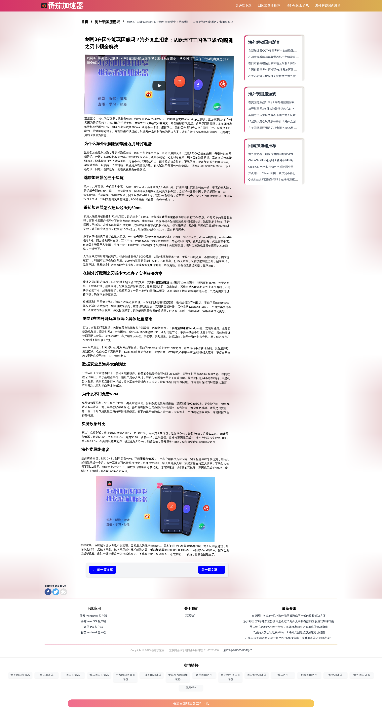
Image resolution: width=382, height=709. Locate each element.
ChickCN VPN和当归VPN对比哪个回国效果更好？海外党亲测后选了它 (291, 166)
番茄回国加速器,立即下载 (191, 703)
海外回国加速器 (20, 675)
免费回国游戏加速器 (125, 677)
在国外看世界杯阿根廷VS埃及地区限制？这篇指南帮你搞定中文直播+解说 (294, 69)
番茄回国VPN (204, 675)
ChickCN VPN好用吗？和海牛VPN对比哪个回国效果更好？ (284, 160)
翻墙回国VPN (309, 675)
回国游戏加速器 (256, 675)
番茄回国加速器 (99, 675)
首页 (85, 22)
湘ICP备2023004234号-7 (237, 650)
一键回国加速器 (151, 675)
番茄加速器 (47, 675)
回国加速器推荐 (269, 5)
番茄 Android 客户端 (93, 632)
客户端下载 (243, 5)
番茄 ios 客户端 (93, 626)
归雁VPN (191, 687)
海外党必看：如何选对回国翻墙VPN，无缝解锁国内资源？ (284, 154)
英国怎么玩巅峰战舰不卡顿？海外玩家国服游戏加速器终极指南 (287, 115)
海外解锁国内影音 (328, 5)
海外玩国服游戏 (297, 5)
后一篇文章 (211, 569)
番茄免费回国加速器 (178, 677)
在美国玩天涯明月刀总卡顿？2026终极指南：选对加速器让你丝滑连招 (291, 127)
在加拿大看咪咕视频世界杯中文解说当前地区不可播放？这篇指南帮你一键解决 (297, 57)
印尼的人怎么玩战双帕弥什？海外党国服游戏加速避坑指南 (284, 121)
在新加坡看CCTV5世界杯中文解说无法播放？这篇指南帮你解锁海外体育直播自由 (298, 50)
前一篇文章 (102, 569)
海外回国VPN (361, 675)
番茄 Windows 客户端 (93, 615)
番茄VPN (282, 675)
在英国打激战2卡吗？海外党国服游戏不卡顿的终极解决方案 (285, 102)
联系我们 (191, 615)
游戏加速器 (335, 675)
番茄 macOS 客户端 (93, 621)
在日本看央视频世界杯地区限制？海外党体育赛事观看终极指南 (287, 63)
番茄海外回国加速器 (230, 677)
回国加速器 (73, 675)
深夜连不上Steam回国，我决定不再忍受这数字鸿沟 (280, 173)
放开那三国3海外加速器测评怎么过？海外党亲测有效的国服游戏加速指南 (293, 108)
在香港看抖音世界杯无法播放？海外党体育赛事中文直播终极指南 (288, 76)
